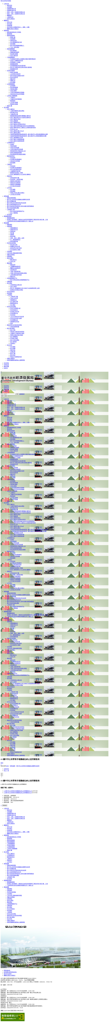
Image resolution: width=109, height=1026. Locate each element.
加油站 (12, 144)
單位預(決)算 (13, 244)
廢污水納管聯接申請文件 (14, 204)
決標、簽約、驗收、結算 (17, 238)
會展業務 (12, 39)
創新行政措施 (14, 72)
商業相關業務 (11, 49)
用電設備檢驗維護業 (16, 152)
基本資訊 (9, 23)
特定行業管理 (14, 55)
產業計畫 (12, 37)
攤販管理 (12, 79)
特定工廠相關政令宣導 (16, 137)
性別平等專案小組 (15, 308)
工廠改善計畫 (14, 114)
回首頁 (6, 368)
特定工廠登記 (11, 109)
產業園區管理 (14, 69)
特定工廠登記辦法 (15, 132)
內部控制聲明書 (14, 326)
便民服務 (6, 196)
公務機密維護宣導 (15, 266)
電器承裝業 (13, 146)
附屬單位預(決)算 (15, 246)
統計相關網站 (14, 336)
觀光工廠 (12, 353)
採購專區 (9, 226)
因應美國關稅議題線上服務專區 (16, 360)
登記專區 (6, 107)
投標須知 (12, 231)
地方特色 (9, 345)
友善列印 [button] (6, 769)
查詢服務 (12, 162)
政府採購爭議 (14, 241)
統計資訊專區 (11, 328)
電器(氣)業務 (13, 89)
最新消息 (9, 5)
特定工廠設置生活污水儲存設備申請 (20, 117)
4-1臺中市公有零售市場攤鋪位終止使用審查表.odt (18, 792)
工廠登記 (12, 97)
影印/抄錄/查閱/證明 (15, 169)
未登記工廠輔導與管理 (16, 60)
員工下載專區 (14, 213)
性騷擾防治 (13, 300)
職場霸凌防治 (14, 303)
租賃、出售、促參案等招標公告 (16, 12)
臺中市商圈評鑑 (11, 201)
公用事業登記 (11, 142)
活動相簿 (9, 281)
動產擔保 (12, 100)
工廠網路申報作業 (15, 171)
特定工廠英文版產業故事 (17, 141)
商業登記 (9, 176)
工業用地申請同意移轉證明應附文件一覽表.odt (20, 221)
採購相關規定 (14, 228)
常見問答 (9, 214)
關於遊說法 (13, 259)
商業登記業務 (14, 104)
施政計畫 (9, 105)
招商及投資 (13, 40)
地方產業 (12, 346)
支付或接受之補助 (15, 249)
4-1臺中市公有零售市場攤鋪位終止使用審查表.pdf (18, 791)
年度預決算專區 (11, 243)
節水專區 (9, 283)
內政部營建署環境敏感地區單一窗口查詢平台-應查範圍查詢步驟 (28, 136)
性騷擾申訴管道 (14, 321)
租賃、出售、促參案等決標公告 (16, 13)
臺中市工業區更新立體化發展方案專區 (21, 67)
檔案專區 (9, 224)
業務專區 (6, 30)
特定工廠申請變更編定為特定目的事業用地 (22, 126)
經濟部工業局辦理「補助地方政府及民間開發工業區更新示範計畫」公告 (27, 219)
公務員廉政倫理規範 (16, 274)
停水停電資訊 (11, 291)
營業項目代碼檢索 (15, 182)
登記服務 (12, 189)
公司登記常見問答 (15, 194)
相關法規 (12, 80)
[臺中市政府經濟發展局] (17, 381)
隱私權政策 (7, 970)
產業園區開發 (14, 64)
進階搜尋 (21, 394)
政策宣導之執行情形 (16, 248)
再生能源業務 (14, 87)
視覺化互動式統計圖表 (16, 335)
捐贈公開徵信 (11, 358)
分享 (1, 774)
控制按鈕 (5, 805)
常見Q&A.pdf (14, 129)
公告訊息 (6, 3)
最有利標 (12, 236)
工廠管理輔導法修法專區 (17, 110)
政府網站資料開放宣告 (10, 972)
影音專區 (9, 293)
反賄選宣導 (13, 269)
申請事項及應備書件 (16, 159)
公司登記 (9, 187)
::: (1, 372)
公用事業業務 (11, 84)
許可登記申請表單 (15, 186)
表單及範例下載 (14, 177)
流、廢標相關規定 (15, 239)
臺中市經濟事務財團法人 (17, 45)
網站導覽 (6, 366)
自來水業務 (13, 90)
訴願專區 (9, 256)
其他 (11, 323)
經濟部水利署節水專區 (16, 290)
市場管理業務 (11, 70)
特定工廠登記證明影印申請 (18, 124)
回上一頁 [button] (6, 770)
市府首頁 (6, 364)
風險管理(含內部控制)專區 (14, 325)
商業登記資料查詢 (15, 181)
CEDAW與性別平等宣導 (17, 316)
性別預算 (12, 315)
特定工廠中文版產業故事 (17, 139)
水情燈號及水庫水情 (16, 285)
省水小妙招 (13, 286)
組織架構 (9, 25)
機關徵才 (9, 15)
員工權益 (12, 305)
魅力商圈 (12, 348)
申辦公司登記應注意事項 (17, 192)
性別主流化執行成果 (16, 318)
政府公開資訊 (11, 18)
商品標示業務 (14, 54)
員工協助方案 (14, 301)
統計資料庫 (13, 341)
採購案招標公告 (11, 8)
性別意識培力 (14, 310)
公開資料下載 (11, 209)
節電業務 (12, 85)
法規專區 (9, 251)
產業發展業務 (11, 35)
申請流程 (12, 157)
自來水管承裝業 (14, 147)
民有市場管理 (14, 77)
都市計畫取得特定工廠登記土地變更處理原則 (23, 127)
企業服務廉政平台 (12, 278)
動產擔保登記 (11, 156)
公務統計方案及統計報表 (17, 333)
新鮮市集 (12, 350)
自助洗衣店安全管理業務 (17, 94)
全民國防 (9, 7)
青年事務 (12, 44)
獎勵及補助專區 (11, 197)
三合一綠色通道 (14, 47)
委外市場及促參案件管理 (17, 75)
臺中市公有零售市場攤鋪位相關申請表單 (18, 199)
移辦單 (12, 234)
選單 (2, 396)
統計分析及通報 (14, 340)
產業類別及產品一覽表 (16, 172)
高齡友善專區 (11, 254)
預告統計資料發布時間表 (17, 331)
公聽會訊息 (10, 17)
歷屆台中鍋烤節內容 (16, 356)
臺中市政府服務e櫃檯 (13, 208)
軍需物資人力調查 (15, 62)
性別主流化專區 (11, 306)
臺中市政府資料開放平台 (17, 211)
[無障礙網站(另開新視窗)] (13, 1020)
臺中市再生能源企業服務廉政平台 (19, 279)
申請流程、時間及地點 (16, 179)
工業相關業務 (11, 57)
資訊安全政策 (7, 973)
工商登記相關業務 (12, 95)
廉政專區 (9, 263)
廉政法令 (12, 276)
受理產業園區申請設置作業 (18, 65)
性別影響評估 (14, 313)
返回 (2, 763)
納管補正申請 (14, 112)
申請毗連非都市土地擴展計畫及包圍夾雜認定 (23, 59)
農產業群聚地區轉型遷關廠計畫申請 (20, 115)
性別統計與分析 (14, 311)
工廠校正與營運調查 (16, 99)
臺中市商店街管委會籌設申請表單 (16, 203)
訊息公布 (12, 261)
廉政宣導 (12, 264)
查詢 (6, 396)
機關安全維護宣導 (15, 268)
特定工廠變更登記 (15, 122)
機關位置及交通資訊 (13, 28)
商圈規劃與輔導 (14, 52)
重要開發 (9, 34)
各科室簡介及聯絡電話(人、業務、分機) (18, 27)
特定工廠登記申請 (15, 119)
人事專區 (9, 295)
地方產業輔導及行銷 (16, 42)
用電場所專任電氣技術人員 (18, 151)
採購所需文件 (14, 229)
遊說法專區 (10, 258)
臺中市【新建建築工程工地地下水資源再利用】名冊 (25, 288)
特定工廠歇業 (14, 121)
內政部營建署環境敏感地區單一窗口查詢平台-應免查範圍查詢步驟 (29, 134)
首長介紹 (9, 22)
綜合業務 (12, 82)
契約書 (12, 233)
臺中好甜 (12, 355)
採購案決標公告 (11, 10)
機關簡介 (6, 20)
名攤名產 (12, 351)
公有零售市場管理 (15, 74)
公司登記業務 (14, 102)
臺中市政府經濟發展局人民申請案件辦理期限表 (20, 206)
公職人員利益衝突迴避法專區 (18, 273)
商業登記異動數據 (15, 184)
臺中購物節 (13, 50)
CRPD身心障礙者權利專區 (14, 253)
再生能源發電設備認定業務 (18, 154)
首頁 (7, 766)
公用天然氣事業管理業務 (17, 92)
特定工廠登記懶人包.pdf (17, 131)
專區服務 (6, 223)
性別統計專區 (14, 338)
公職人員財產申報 (15, 271)
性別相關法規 (14, 320)
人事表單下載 (14, 296)
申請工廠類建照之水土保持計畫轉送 (20, 174)
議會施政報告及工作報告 (14, 32)
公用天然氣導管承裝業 (16, 149)
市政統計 (12, 343)
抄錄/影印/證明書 (15, 161)
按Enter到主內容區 (6, 0)
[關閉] (1, 371)
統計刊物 (12, 330)
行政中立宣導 (14, 298)
